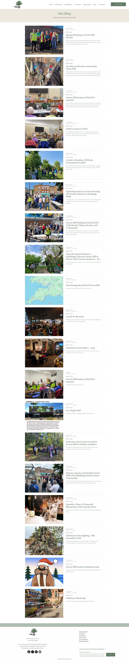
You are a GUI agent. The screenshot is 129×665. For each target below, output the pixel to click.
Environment (69, 32)
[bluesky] (39, 651)
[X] (32, 651)
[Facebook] (28, 651)
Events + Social (69, 63)
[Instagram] (36, 651)
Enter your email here (85, 652)
